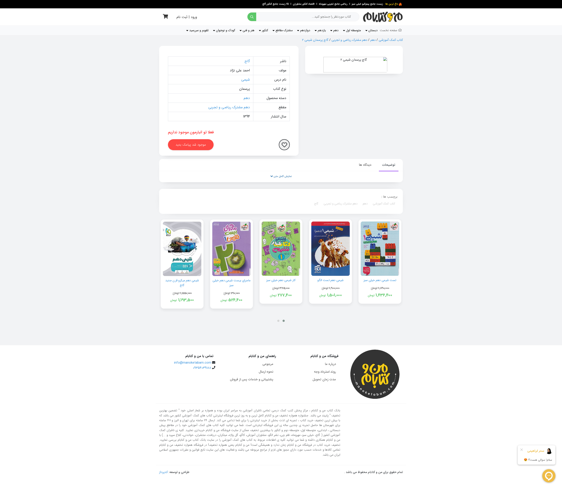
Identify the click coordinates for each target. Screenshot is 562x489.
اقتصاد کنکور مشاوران (303, 4)
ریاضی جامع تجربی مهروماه (333, 4)
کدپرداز (163, 472)
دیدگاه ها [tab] (365, 165)
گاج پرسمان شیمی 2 (315, 40)
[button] (283, 321)
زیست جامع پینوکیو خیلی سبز (367, 4)
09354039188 (202, 367)
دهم (373, 40)
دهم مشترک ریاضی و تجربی (349, 40)
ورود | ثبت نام (187, 17)
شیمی (245, 79)
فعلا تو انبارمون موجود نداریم (191, 132)
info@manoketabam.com (192, 362)
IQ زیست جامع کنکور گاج (275, 4)
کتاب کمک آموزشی (391, 40)
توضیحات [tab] (388, 165)
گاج (247, 61)
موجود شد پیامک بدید (191, 144)
